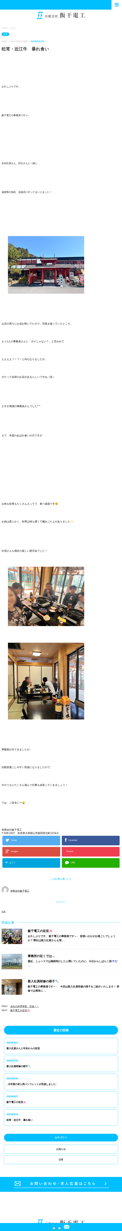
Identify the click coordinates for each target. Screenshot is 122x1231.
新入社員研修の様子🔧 (43, 981)
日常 (4, 911)
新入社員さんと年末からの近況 (23, 1048)
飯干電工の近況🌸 (40, 931)
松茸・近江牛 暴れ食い (20, 1120)
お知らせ (61, 1149)
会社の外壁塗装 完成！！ (24, 1006)
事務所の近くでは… (41, 956)
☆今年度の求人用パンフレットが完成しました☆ (32, 1084)
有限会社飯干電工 (19, 890)
